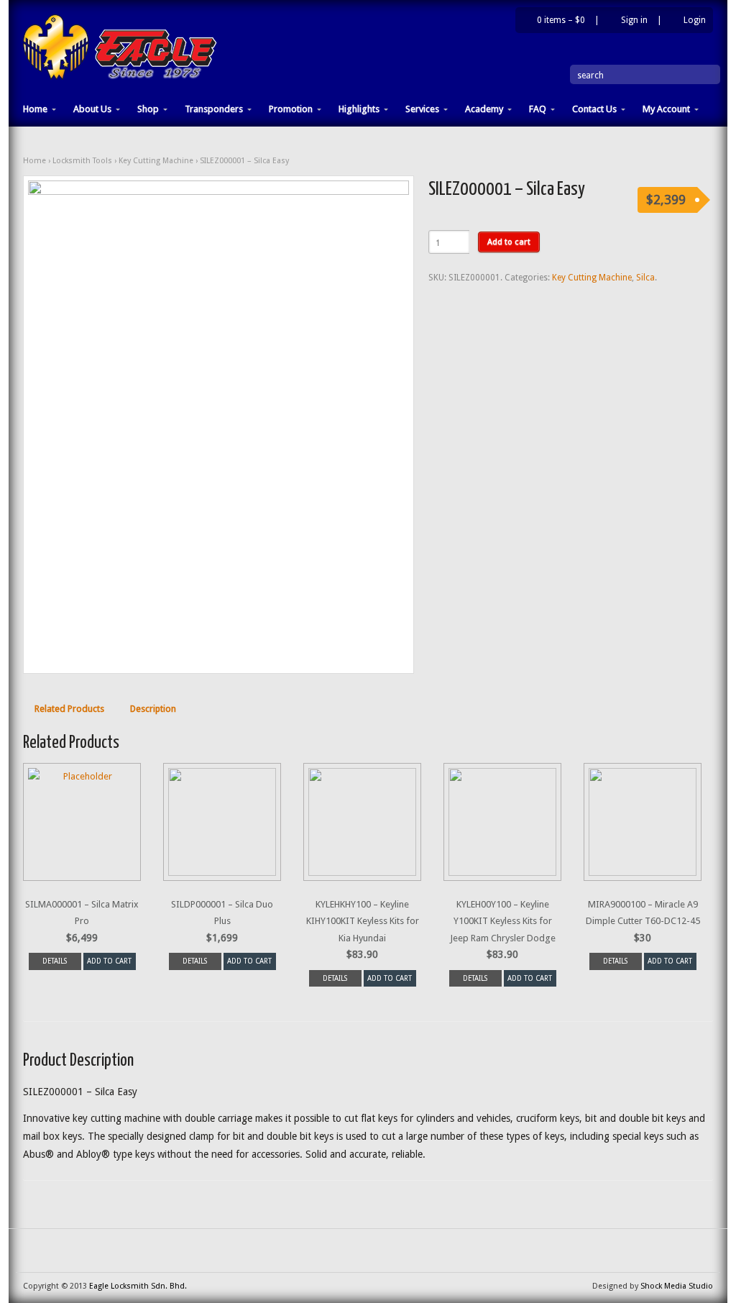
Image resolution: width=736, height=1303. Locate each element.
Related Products (69, 708)
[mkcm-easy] (218, 425)
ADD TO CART (109, 961)
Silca (645, 278)
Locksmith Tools (82, 160)
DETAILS (54, 961)
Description (153, 708)
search (590, 75)
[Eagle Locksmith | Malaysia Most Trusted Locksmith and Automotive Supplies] (120, 77)
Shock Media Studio (676, 1286)
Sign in (634, 20)
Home (34, 160)
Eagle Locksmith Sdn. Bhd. (138, 1286)
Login (695, 20)
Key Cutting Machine (156, 160)
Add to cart (508, 242)
